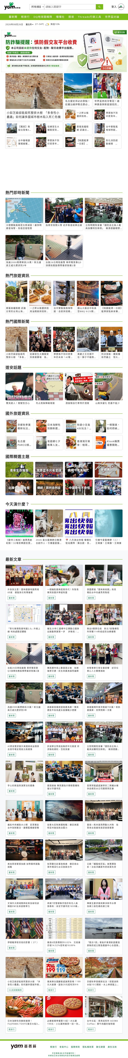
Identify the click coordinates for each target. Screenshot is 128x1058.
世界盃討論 (112, 17)
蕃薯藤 (11, 6)
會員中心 (64, 1046)
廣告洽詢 (112, 1046)
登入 (114, 6)
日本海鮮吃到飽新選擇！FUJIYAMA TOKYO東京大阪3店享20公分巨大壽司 (24, 1023)
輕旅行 (25, 17)
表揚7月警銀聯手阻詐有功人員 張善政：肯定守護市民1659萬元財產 (63, 906)
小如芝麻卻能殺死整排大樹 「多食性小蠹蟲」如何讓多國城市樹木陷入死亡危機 (24, 984)
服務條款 (75, 1046)
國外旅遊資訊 (18, 413)
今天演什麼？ (18, 504)
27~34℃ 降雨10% (47, 24)
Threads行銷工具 (89, 17)
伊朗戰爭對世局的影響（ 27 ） (23, 942)
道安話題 (14, 367)
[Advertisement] (64, 169)
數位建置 (100, 1046)
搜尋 (71, 17)
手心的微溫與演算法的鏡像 (21, 785)
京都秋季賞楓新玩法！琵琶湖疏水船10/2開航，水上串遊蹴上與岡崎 (103, 984)
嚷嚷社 (60, 17)
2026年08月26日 (14, 24)
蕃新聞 (13, 17)
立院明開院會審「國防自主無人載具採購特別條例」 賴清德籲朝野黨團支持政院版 (103, 749)
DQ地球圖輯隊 (43, 17)
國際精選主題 (18, 456)
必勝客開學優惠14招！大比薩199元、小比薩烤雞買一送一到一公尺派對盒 (64, 1023)
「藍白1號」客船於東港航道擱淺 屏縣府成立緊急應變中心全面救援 (104, 945)
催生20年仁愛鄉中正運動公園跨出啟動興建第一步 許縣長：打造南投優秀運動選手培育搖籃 (63, 631)
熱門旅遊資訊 (18, 275)
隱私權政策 (88, 1046)
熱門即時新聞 (18, 192)
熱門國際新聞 (18, 321)
